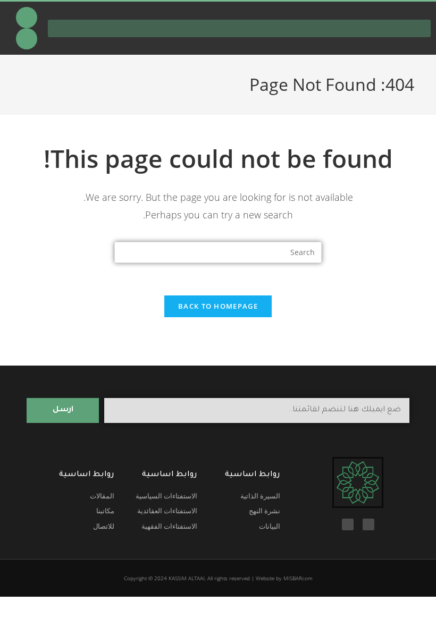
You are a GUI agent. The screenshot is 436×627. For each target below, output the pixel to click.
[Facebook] (26, 38)
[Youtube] (26, 17)
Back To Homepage (218, 306)
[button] (239, 28)
